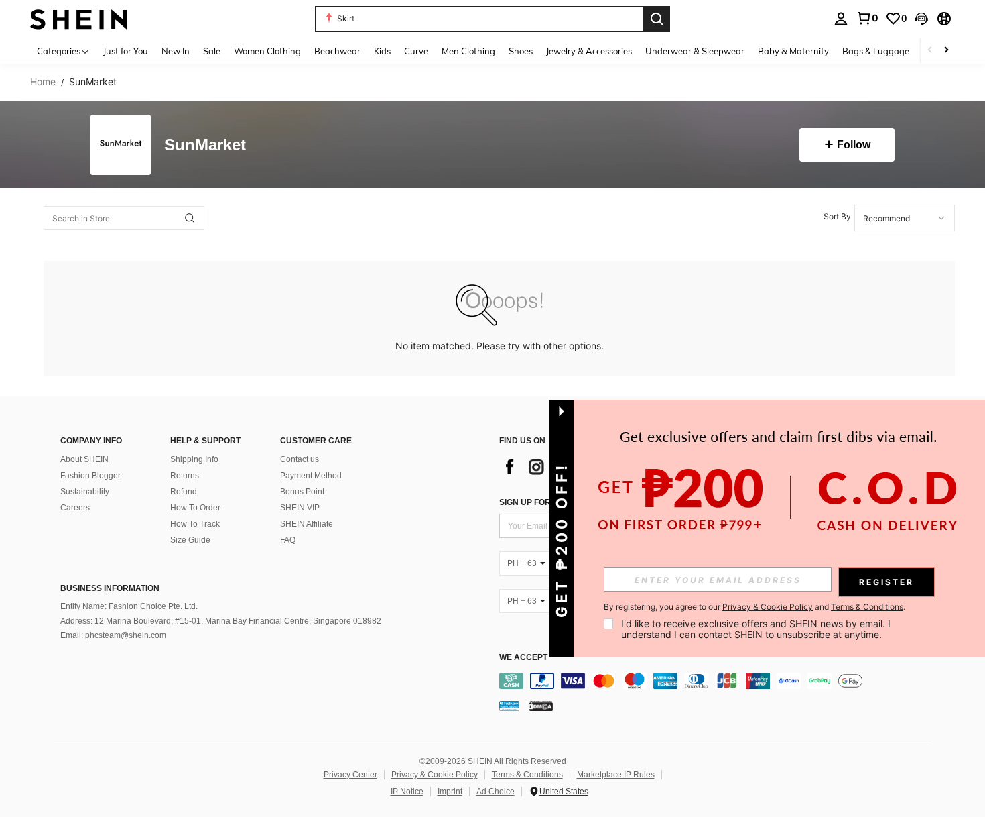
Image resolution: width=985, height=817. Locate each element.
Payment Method (311, 475)
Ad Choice (495, 791)
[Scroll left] (930, 51)
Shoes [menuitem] (521, 51)
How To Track (195, 524)
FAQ (288, 540)
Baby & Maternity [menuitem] (793, 51)
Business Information (109, 588)
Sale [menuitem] (211, 51)
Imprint (450, 791)
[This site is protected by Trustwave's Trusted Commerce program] (509, 705)
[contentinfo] (718, 681)
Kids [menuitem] (382, 51)
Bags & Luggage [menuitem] (875, 51)
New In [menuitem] (175, 51)
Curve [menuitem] (416, 51)
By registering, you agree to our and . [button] (754, 607)
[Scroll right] (946, 51)
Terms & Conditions (527, 774)
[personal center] (841, 19)
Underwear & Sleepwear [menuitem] (694, 51)
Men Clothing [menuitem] (468, 51)
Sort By (837, 216)
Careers (75, 507)
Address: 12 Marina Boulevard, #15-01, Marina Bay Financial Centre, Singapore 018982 (220, 621)
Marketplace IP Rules (616, 774)
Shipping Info (194, 459)
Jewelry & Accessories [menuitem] (589, 51)
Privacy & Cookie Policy (434, 774)
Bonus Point (302, 491)
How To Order (195, 507)
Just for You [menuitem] (125, 51)
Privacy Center (350, 774)
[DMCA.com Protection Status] (541, 705)
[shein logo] (78, 18)
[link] (867, 18)
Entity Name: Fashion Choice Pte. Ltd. (129, 606)
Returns (184, 475)
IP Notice (407, 791)
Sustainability (84, 491)
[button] (921, 19)
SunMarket (205, 145)
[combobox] (904, 218)
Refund (183, 491)
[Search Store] (190, 218)
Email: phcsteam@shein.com (113, 635)
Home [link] (43, 81)
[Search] (656, 19)
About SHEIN (84, 459)
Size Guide (190, 540)
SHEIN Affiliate (306, 524)
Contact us (299, 459)
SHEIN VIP (300, 507)
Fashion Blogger (90, 475)
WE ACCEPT (523, 657)
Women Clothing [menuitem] (267, 51)
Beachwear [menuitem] (337, 51)
